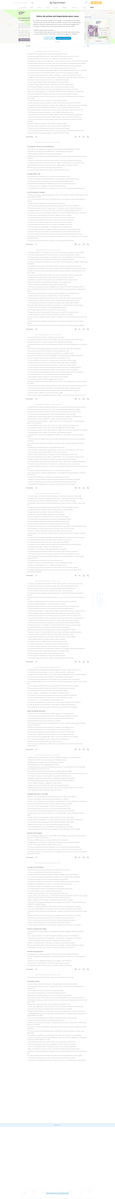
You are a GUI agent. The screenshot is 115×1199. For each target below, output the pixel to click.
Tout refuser (57, 41)
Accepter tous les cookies (63, 38)
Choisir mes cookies (49, 38)
